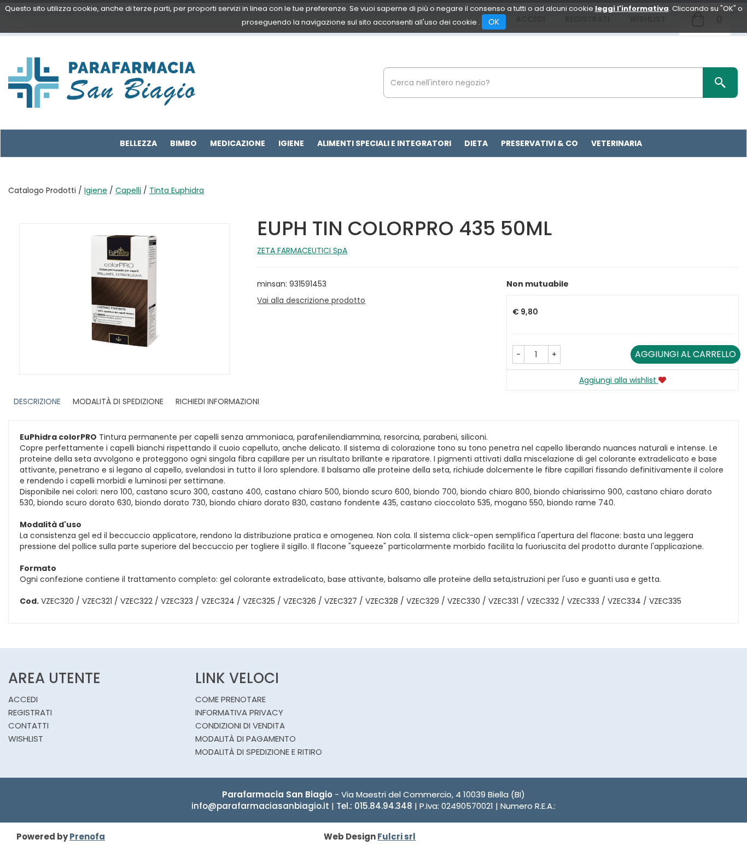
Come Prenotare (230, 699)
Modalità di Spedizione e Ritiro (258, 751)
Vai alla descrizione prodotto (311, 300)
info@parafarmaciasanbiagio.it (260, 806)
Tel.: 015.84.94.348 (374, 806)
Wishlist (25, 738)
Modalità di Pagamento (245, 738)
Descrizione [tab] (37, 401)
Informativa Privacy (239, 712)
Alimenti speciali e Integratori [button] (384, 143)
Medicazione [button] (237, 143)
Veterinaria (616, 143)
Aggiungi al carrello (685, 354)
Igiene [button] (291, 143)
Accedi (23, 699)
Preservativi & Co (539, 143)
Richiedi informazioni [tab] (217, 401)
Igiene (95, 190)
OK (493, 21)
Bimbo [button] (183, 143)
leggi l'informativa (632, 8)
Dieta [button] (476, 143)
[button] (518, 354)
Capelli (128, 190)
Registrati (30, 712)
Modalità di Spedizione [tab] (118, 401)
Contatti (28, 725)
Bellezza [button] (138, 143)
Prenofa (87, 836)
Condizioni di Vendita (240, 725)
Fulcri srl (396, 836)
